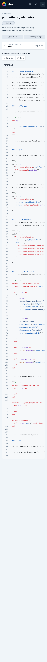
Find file (9, 58)
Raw (22, 58)
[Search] (36, 4)
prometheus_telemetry (18, 17)
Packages (7, 13)
